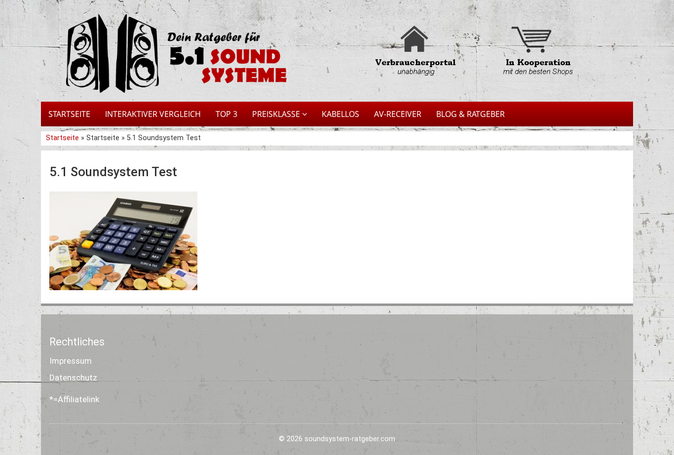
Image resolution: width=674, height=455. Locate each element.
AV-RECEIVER (397, 114)
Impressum (70, 361)
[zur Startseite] (169, 53)
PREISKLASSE (277, 114)
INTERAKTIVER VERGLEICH (153, 114)
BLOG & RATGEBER (470, 114)
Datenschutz (73, 377)
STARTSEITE (69, 114)
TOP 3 (226, 114)
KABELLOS (340, 114)
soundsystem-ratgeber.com (349, 439)
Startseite (63, 138)
